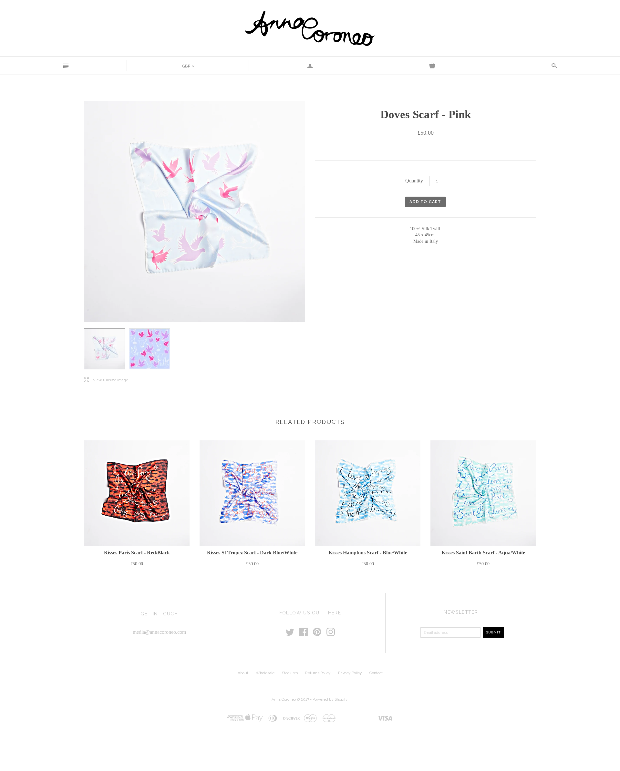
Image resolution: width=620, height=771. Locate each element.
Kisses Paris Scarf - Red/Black (137, 552)
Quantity (414, 180)
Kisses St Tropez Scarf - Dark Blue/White (252, 552)
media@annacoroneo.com (159, 632)
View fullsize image (106, 380)
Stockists (290, 673)
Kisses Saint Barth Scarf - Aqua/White (483, 552)
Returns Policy (318, 673)
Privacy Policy (350, 673)
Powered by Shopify (330, 699)
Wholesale (265, 673)
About (243, 673)
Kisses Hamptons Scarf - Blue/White (367, 552)
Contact (376, 673)
